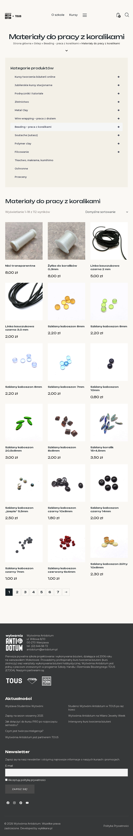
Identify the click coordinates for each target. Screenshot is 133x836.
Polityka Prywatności (116, 825)
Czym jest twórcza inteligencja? (24, 731)
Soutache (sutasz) (67, 135)
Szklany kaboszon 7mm (66, 386)
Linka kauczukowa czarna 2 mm (104, 267)
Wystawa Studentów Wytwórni (24, 706)
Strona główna (22, 43)
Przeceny (21, 176)
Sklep (37, 43)
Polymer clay (67, 143)
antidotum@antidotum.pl (42, 649)
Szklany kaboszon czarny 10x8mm (62, 509)
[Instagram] (14, 803)
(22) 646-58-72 (39, 646)
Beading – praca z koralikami (67, 127)
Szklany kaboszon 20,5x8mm (19, 449)
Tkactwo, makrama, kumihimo (34, 160)
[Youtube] (27, 803)
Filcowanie (67, 152)
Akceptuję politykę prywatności (27, 780)
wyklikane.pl (45, 828)
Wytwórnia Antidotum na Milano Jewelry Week (96, 715)
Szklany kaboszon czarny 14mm (104, 509)
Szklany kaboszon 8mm (66, 326)
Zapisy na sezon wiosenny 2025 (24, 715)
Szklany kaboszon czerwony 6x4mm (62, 570)
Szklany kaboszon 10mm (104, 388)
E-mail (9, 765)
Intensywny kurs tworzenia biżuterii (90, 721)
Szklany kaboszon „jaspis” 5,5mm (19, 509)
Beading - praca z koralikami (61, 43)
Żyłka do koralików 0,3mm (62, 267)
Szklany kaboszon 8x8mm (62, 449)
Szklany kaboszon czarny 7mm (19, 570)
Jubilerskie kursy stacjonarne (67, 85)
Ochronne (21, 168)
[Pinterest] (21, 803)
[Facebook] (8, 803)
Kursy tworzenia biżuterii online (67, 77)
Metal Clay (67, 110)
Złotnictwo (67, 102)
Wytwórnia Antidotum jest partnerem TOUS (32, 737)
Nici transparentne (20, 265)
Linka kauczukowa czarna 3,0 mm (19, 328)
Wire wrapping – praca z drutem (67, 118)
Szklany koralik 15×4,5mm (101, 449)
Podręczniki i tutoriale (67, 93)
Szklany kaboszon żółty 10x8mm (108, 565)
